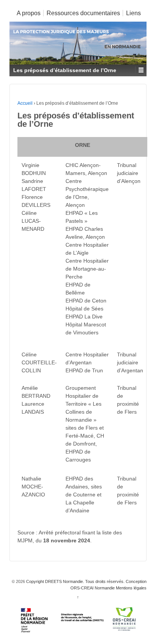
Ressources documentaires (83, 13)
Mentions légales (131, 588)
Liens (133, 13)
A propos (29, 13)
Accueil (25, 103)
